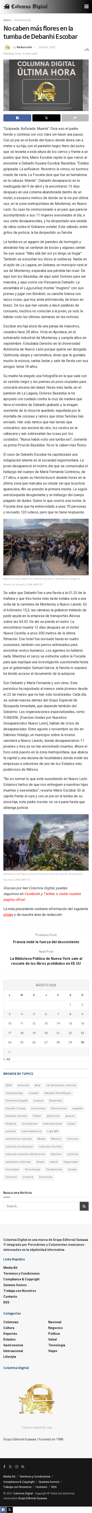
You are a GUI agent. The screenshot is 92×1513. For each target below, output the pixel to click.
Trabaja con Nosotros (19, 1291)
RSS (6, 1302)
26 (34, 1042)
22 (70, 1033)
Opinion (56, 1154)
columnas (11, 1322)
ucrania (28, 1177)
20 (46, 1033)
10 (9, 1023)
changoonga (14, 1093)
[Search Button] (84, 1206)
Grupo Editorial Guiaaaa (32, 1498)
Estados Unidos (16, 1116)
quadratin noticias (18, 1161)
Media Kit (10, 1267)
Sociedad (12, 1169)
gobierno (53, 1116)
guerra (70, 1116)
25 (21, 1042)
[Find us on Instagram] (16, 1466)
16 (82, 1023)
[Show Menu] (86, 6)
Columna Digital (17, 1100)
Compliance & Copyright (21, 1279)
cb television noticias (61, 1085)
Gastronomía (13, 1345)
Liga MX (52, 1131)
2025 (9, 1085)
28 (58, 1042)
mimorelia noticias (19, 1138)
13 (46, 1023)
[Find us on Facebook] (4, 1466)
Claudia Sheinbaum (57, 1093)
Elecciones (59, 1108)
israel (71, 1123)
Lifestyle (9, 1357)
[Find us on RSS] (22, 1466)
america (23, 1085)
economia (38, 1108)
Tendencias (54, 1169)
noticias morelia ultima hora (25, 1154)
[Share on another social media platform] (75, 117)
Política (54, 1333)
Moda (41, 1138)
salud (54, 1161)
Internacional (22, 20)
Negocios (55, 1328)
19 (34, 1033)
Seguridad (70, 1161)
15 (70, 1023)
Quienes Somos (15, 1285)
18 (21, 1033)
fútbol (37, 1116)
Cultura (38, 1100)
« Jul (7, 1059)
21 (58, 1033)
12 (34, 1023)
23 (82, 1033)
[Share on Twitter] (46, 117)
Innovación (30, 1123)
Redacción (24, 47)
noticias (72, 1138)
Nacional (54, 1322)
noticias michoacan (19, 1146)
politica (73, 1154)
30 (82, 1042)
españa (78, 1108)
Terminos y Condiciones (21, 1273)
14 (58, 1023)
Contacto (10, 1296)
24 (9, 1042)
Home (7, 20)
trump (72, 1169)
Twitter (48, 894)
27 (46, 1042)
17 (9, 1033)
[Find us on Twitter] (10, 1466)
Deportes (55, 1100)
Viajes (52, 1351)
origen (8, 915)
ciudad (33, 1093)
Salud (52, 1339)
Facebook (32, 894)
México (56, 1138)
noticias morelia (50, 1146)
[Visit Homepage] (25, 7)
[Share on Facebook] (17, 117)
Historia (11, 1123)
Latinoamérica (32, 1131)
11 (21, 1023)
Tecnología (32, 1169)
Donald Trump (15, 1108)
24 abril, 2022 (46, 47)
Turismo (11, 1177)
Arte (37, 1085)
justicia (11, 1131)
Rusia (40, 1161)
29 (70, 1042)
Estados (9, 1339)
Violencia (45, 1177)
